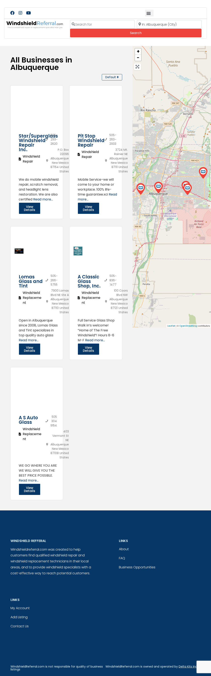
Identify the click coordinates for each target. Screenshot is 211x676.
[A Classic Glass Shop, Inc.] (140, 189)
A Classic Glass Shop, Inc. (89, 281)
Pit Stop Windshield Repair (91, 140)
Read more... (43, 199)
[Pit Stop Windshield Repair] (203, 173)
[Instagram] (20, 13)
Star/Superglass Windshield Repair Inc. (38, 143)
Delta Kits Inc (188, 666)
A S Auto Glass (28, 420)
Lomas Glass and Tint (31, 281)
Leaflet (171, 325)
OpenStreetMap (188, 325)
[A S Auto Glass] (187, 189)
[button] (149, 13)
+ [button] (138, 51)
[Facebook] (12, 13)
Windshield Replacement (32, 297)
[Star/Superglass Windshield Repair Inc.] (158, 187)
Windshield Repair (31, 159)
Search (141, 32)
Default (111, 77)
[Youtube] (28, 13)
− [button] (138, 58)
